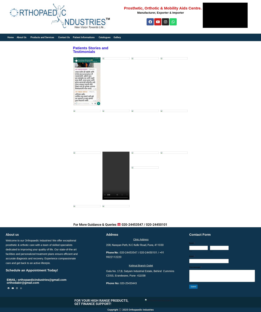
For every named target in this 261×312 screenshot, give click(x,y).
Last (211, 251)
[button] (22, 37)
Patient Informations (84, 37)
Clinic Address (141, 239)
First (190, 251)
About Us (21, 37)
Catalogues (105, 37)
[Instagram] (165, 21)
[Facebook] (150, 21)
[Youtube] (157, 21)
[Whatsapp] (21, 288)
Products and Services (42, 37)
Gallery (117, 37)
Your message (195, 267)
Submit (193, 287)
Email (192, 256)
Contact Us (64, 37)
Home (10, 37)
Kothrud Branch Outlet (141, 265)
